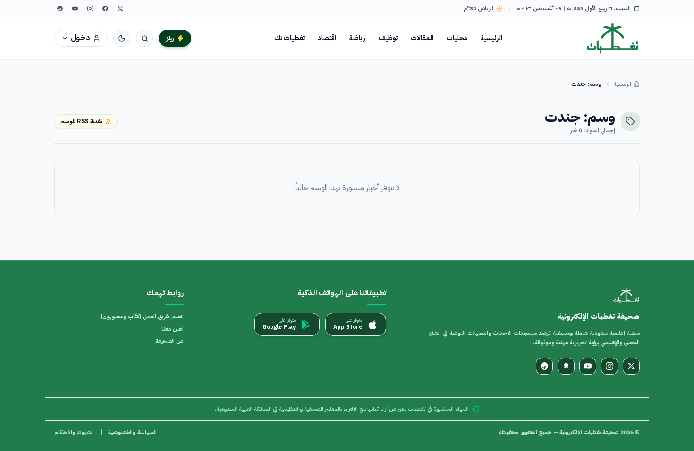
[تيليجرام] (60, 8)
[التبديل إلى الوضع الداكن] (121, 38)
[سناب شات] (566, 366)
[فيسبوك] (105, 8)
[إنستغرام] (90, 8)
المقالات (422, 38)
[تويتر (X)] (120, 8)
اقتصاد (327, 38)
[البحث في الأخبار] (144, 38)
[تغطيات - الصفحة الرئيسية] (613, 38)
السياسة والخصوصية (132, 432)
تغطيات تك (289, 38)
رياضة (357, 38)
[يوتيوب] (75, 8)
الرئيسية (491, 38)
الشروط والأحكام (74, 432)
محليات (457, 38)
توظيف (388, 38)
